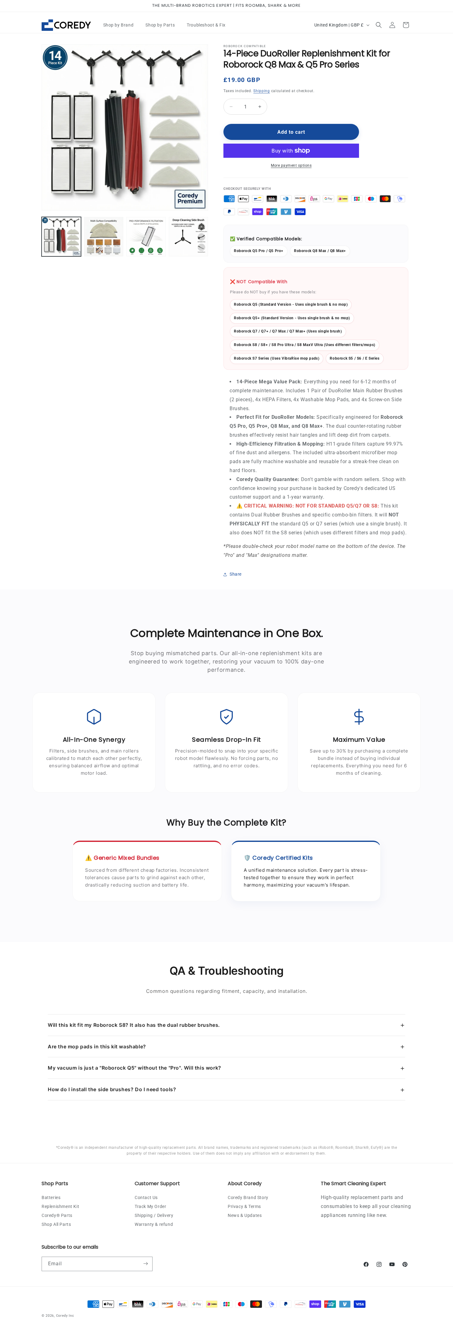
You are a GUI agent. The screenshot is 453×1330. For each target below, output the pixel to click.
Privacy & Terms (244, 1206)
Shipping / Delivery (154, 1215)
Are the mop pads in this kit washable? (226, 1046)
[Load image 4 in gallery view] (188, 236)
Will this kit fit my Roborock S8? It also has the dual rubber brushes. (226, 1024)
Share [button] (236, 574)
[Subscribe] (145, 1263)
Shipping (261, 91)
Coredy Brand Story (248, 1197)
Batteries (51, 1197)
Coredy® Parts (57, 1215)
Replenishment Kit (60, 1206)
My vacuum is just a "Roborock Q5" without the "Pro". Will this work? (226, 1067)
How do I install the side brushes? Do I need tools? (226, 1089)
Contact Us (146, 1197)
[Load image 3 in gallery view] (146, 236)
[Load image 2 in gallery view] (104, 236)
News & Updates (245, 1215)
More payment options (291, 165)
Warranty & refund (154, 1224)
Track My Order (150, 1206)
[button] (121, 24)
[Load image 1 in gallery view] (61, 236)
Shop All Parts (56, 1224)
